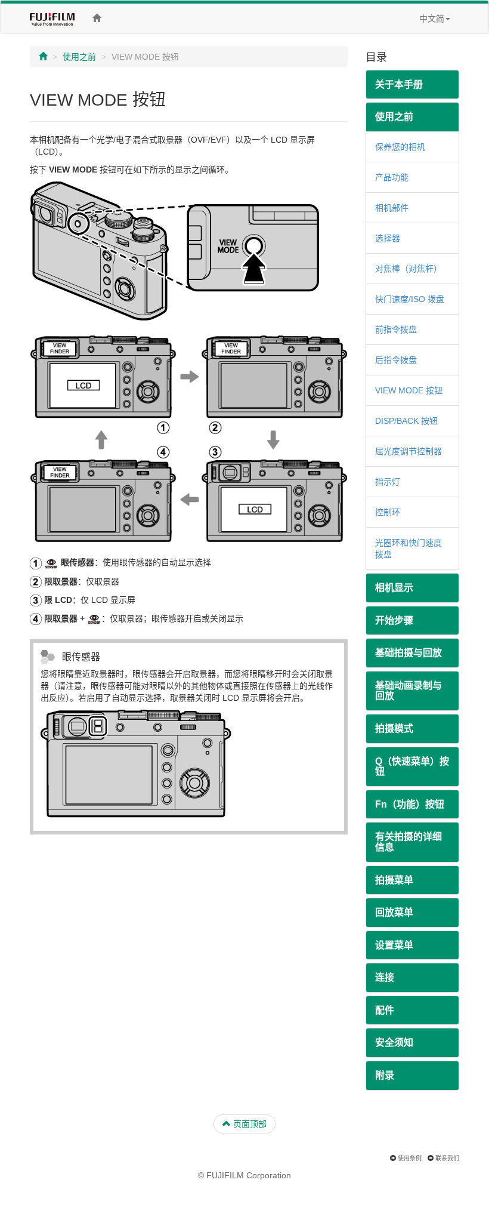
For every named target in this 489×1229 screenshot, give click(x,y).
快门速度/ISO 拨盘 (409, 299)
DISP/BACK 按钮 (406, 421)
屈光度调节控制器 (408, 451)
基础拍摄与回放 (408, 653)
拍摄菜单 (394, 880)
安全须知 (394, 1042)
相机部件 (391, 207)
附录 (384, 1075)
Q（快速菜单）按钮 (412, 766)
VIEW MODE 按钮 (408, 390)
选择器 (387, 238)
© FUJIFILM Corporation (244, 1175)
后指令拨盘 (396, 360)
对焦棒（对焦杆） (408, 268)
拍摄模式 (394, 728)
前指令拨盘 (396, 329)
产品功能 (391, 177)
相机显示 (394, 588)
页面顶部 (249, 1124)
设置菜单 (394, 945)
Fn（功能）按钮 (409, 804)
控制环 (387, 512)
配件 (384, 1010)
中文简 (431, 18)
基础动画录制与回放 (408, 690)
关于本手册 (399, 84)
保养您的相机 (400, 147)
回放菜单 (394, 912)
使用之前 (79, 56)
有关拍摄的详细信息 (408, 841)
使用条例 (410, 1158)
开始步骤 (394, 620)
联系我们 (447, 1158)
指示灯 (387, 481)
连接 (384, 977)
